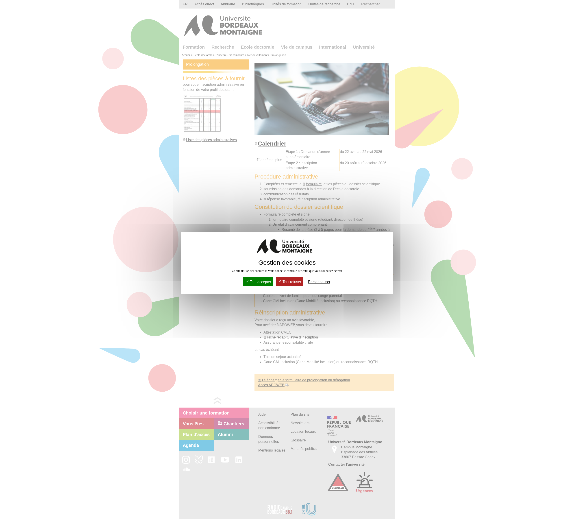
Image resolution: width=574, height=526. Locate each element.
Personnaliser (319, 282)
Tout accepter (260, 282)
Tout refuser (291, 282)
